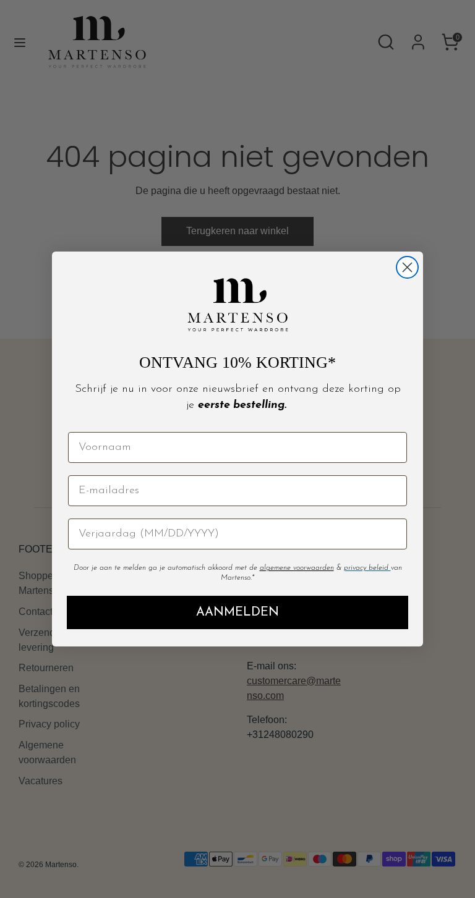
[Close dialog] (407, 267)
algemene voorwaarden (297, 568)
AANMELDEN (237, 612)
